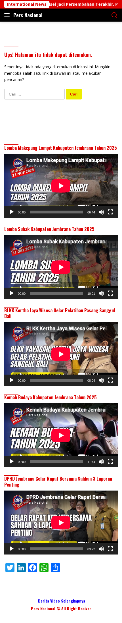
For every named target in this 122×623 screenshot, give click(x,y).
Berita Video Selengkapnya (61, 601)
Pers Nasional (28, 15)
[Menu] (8, 15)
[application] (61, 186)
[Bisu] (101, 212)
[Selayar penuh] (110, 212)
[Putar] (11, 212)
